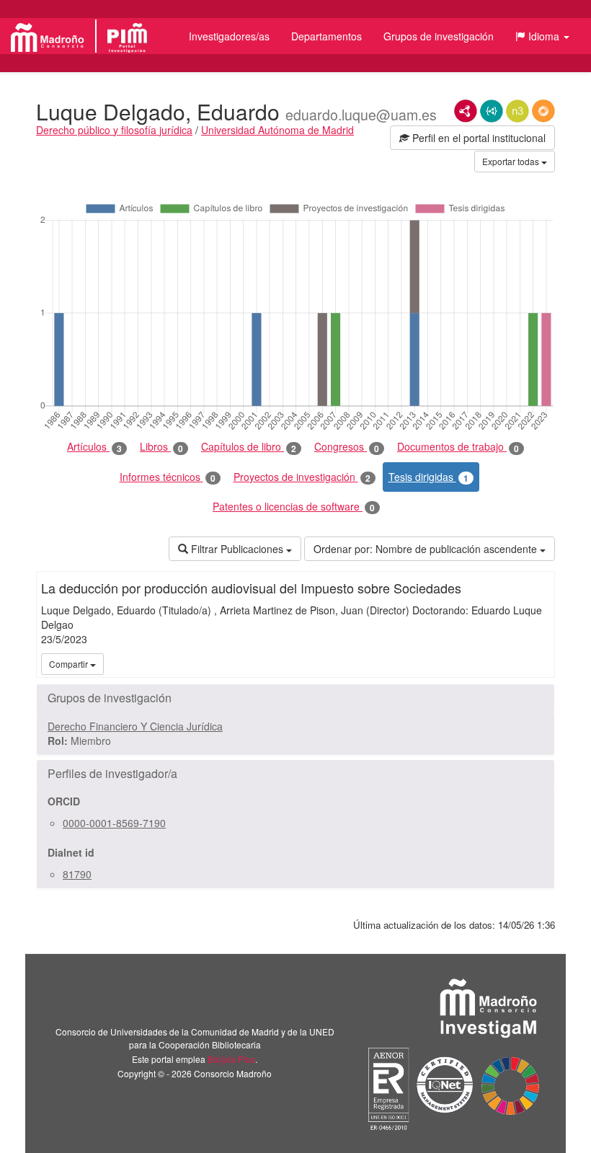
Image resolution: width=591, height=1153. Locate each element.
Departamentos (326, 36)
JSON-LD (491, 111)
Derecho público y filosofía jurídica (114, 130)
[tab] (295, 698)
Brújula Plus (231, 1059)
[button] (542, 36)
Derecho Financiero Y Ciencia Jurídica (135, 726)
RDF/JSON (543, 111)
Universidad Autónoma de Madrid (277, 130)
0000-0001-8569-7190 (114, 823)
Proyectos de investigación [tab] (302, 477)
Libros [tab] (161, 446)
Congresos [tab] (346, 446)
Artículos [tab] (94, 446)
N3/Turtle (517, 111)
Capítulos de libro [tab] (248, 446)
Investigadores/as (229, 36)
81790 (77, 874)
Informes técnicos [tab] (167, 477)
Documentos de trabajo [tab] (458, 446)
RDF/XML (465, 111)
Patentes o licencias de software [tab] (294, 506)
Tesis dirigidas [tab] (428, 477)
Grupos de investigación (438, 36)
